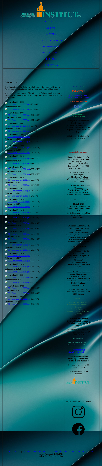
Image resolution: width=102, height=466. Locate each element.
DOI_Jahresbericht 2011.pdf (19, 169)
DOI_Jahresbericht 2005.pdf (19, 104)
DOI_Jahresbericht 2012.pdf (19, 180)
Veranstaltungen (50, 40)
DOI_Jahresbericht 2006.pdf (19, 115)
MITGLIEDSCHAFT (71, 452)
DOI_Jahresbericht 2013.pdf (19, 191)
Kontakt (51, 59)
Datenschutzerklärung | (37, 452)
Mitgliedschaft (51, 53)
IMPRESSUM (87, 452)
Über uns (50, 28)
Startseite (51, 22)
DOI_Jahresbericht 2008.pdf (19, 137)
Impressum (50, 65)
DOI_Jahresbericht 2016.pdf (19, 223)
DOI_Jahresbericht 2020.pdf (19, 266)
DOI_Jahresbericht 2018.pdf (19, 245)
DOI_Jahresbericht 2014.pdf (19, 201)
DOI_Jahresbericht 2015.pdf (19, 212)
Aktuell (51, 34)
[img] (51, 9)
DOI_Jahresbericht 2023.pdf (19, 299)
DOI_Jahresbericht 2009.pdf (19, 147)
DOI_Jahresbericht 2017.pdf (19, 234)
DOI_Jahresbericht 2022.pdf (19, 288)
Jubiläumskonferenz (79, 352)
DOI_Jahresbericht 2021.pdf (19, 277)
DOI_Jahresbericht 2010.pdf (19, 158)
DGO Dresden (50, 46)
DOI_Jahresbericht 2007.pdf (19, 126)
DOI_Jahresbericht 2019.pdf (19, 256)
